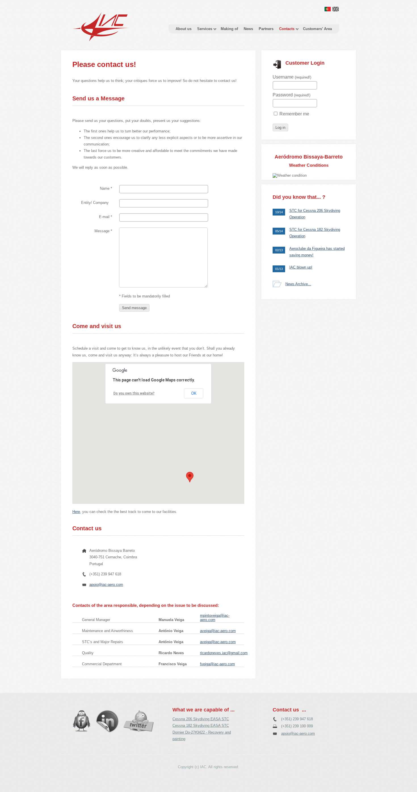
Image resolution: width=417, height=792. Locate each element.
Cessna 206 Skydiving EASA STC (200, 719)
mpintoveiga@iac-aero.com (214, 617)
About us (183, 29)
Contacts (286, 29)
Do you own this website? (134, 393)
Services (204, 29)
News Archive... (298, 284)
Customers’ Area (317, 29)
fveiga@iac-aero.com (217, 664)
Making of (229, 29)
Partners (266, 29)
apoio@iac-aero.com (106, 584)
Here (76, 512)
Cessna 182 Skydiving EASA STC (200, 725)
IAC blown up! (300, 267)
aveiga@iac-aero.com (218, 631)
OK (193, 393)
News (248, 29)
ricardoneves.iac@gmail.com (224, 653)
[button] (134, 308)
